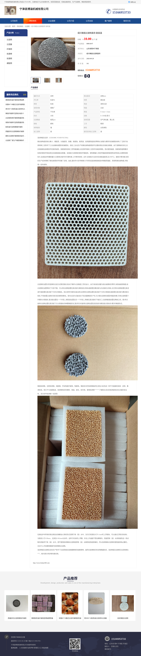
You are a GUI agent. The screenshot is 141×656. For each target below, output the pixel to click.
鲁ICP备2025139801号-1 (33, 641)
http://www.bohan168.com (41, 563)
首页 (13, 26)
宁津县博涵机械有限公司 (19, 645)
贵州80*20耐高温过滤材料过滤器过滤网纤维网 (16, 109)
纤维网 (9, 49)
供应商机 (32, 21)
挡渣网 (9, 58)
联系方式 (127, 21)
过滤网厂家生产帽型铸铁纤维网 (16, 140)
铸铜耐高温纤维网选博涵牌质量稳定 (16, 100)
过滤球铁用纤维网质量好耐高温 (16, 118)
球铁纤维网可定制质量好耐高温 (16, 122)
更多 (24, 95)
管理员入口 (38, 648)
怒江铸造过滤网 (122, 618)
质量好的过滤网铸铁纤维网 (15, 131)
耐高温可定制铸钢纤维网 (14, 127)
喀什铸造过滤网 (96, 618)
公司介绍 (70, 21)
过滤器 (9, 44)
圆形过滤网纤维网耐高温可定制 (16, 136)
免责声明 (30, 648)
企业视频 (51, 21)
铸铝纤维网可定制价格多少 (15, 113)
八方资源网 (23, 648)
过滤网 (27, 26)
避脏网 (9, 63)
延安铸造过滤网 (70, 618)
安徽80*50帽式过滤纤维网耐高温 (16, 104)
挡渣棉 (9, 54)
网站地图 (45, 648)
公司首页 (14, 21)
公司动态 (89, 21)
